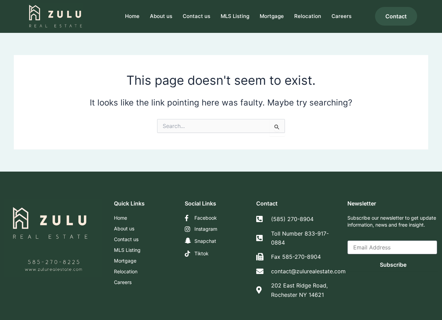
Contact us (196, 16)
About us (161, 16)
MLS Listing (235, 16)
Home (132, 16)
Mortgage (272, 16)
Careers (342, 16)
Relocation (307, 16)
